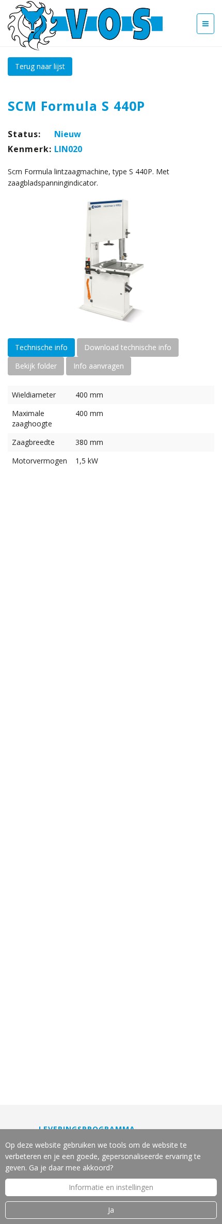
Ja (111, 1210)
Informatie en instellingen (111, 1187)
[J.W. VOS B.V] (85, 27)
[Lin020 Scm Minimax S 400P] (111, 260)
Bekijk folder (36, 366)
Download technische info (127, 347)
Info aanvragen (98, 366)
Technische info (41, 347)
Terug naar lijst (40, 66)
